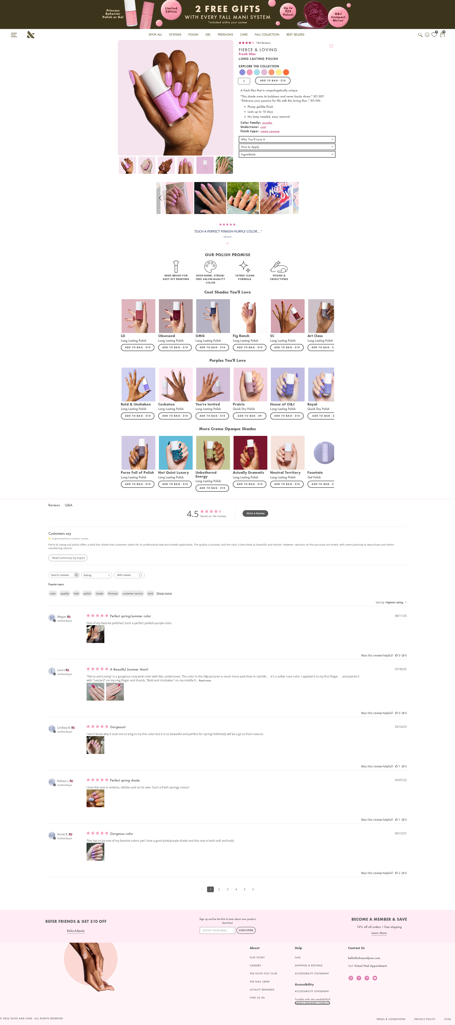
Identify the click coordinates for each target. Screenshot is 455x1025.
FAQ (298, 957)
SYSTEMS (175, 34)
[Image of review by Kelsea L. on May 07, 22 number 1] (95, 798)
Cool (263, 127)
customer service (133, 593)
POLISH (193, 34)
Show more (164, 593)
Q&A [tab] (68, 505)
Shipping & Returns (309, 965)
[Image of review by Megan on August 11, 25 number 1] (95, 634)
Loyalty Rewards (262, 989)
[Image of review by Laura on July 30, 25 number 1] (95, 692)
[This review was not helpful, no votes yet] (403, 655)
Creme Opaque (270, 131)
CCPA (447, 1019)
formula (113, 593)
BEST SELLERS (295, 34)
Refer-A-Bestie (76, 931)
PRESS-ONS (225, 34)
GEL (208, 34)
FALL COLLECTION (267, 34)
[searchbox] (61, 575)
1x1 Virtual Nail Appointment (367, 966)
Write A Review (255, 513)
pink (150, 593)
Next (229, 167)
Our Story (257, 957)
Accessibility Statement (312, 973)
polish (87, 593)
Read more (205, 680)
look (76, 593)
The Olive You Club (263, 973)
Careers (255, 965)
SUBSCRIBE (246, 930)
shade (99, 593)
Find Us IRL (257, 997)
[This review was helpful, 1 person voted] (396, 766)
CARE (244, 34)
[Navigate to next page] (253, 889)
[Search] (420, 37)
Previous (121, 167)
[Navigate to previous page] (202, 889)
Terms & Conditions (391, 1019)
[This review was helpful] (396, 873)
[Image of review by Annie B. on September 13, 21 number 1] (95, 852)
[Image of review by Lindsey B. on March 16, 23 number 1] (95, 745)
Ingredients (248, 154)
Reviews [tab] (54, 505)
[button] (161, 198)
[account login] (427, 35)
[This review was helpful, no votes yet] (396, 655)
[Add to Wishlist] (331, 46)
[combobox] (96, 575)
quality (65, 593)
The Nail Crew (260, 981)
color (53, 593)
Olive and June (21, 1018)
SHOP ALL (155, 34)
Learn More (379, 933)
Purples (267, 122)
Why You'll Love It (253, 139)
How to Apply (250, 147)
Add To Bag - (139, 347)
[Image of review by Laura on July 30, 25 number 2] (115, 692)
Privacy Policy (424, 1019)
